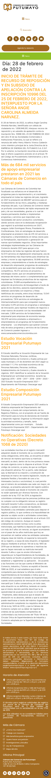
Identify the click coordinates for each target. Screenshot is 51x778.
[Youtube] (28, 38)
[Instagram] (22, 38)
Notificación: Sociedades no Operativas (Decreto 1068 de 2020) (23, 440)
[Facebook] (5, 773)
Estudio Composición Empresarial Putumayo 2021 (21, 394)
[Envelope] (41, 38)
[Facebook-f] (9, 38)
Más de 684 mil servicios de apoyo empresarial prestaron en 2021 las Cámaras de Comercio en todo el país (23, 173)
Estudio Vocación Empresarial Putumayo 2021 (21, 343)
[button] (25, 19)
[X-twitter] (16, 38)
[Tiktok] (35, 38)
